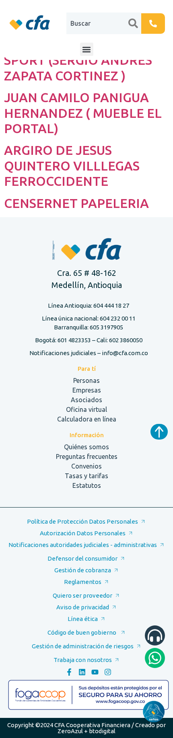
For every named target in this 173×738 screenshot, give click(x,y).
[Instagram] (107, 672)
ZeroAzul (70, 731)
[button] (86, 49)
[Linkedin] (82, 672)
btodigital (102, 731)
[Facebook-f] (69, 672)
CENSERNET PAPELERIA (76, 203)
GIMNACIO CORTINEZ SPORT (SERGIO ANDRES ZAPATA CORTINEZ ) (78, 60)
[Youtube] (95, 672)
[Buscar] (134, 23)
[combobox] (97, 23)
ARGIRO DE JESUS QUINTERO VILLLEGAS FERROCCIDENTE (72, 165)
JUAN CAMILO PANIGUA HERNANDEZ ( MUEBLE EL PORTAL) (83, 113)
